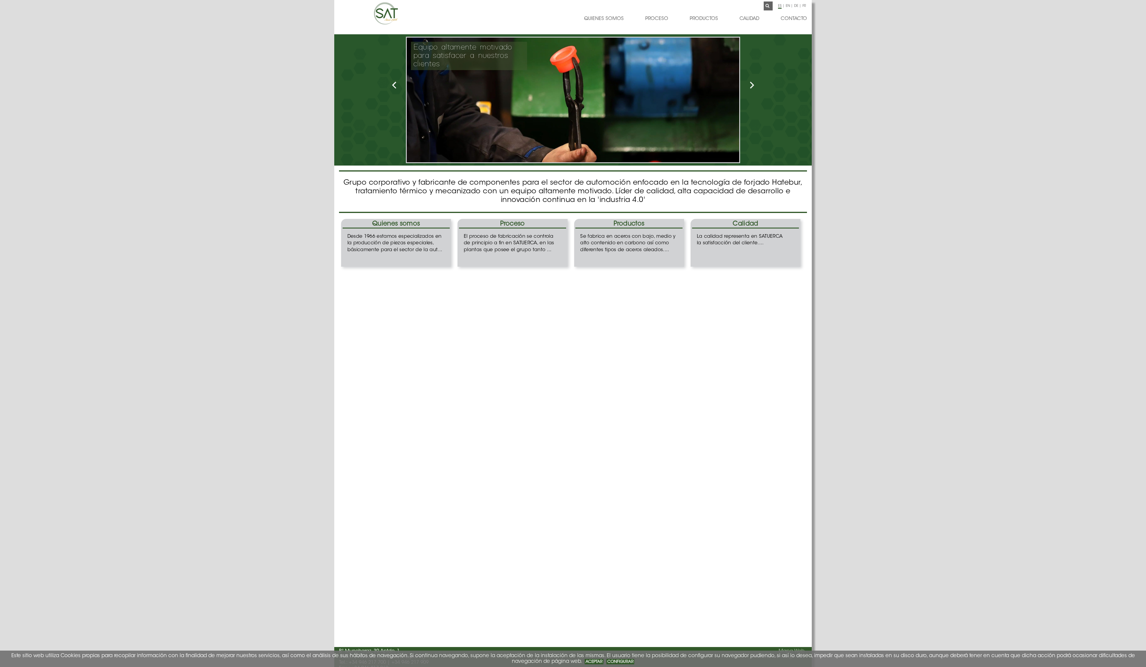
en (788, 6)
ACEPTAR (594, 662)
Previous (407, 88)
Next (739, 88)
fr (804, 6)
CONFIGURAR (620, 662)
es (780, 6)
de (796, 6)
